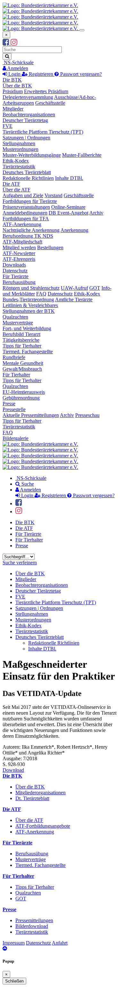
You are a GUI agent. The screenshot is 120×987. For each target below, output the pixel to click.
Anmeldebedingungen (25, 213)
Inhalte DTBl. (69, 178)
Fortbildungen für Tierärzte (30, 201)
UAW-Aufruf (74, 288)
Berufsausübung (19, 282)
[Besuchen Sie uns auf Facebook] (7, 43)
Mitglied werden (19, 247)
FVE (7, 126)
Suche (27, 484)
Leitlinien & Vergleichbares (30, 305)
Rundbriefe (14, 357)
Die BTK (12, 80)
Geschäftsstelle (50, 103)
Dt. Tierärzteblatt (32, 798)
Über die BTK (17, 85)
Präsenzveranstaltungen (26, 207)
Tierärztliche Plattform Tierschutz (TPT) (43, 132)
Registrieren (41, 74)
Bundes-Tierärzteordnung (28, 299)
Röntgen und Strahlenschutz (31, 288)
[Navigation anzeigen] (81, 30)
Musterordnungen (20, 149)
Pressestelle (14, 409)
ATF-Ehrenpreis (19, 259)
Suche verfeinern (20, 562)
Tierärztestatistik (19, 166)
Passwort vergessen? (80, 74)
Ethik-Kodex (16, 160)
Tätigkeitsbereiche (21, 340)
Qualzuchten (15, 317)
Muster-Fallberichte (81, 155)
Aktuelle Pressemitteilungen (31, 415)
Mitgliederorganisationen (40, 792)
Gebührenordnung (21, 398)
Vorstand (53, 195)
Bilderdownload (31, 926)
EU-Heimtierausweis (24, 392)
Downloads (14, 265)
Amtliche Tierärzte (73, 299)
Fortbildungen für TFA (26, 218)
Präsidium (13, 91)
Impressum (14, 943)
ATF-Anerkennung (22, 224)
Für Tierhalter (16, 374)
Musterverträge (18, 322)
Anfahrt (60, 943)
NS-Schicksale (18, 62)
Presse (9, 403)
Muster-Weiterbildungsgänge (32, 155)
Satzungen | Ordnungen (26, 137)
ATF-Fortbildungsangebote (42, 826)
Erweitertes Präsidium (46, 91)
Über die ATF (16, 189)
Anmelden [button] (17, 68)
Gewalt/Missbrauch (22, 369)
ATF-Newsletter (19, 253)
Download (13, 770)
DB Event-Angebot (68, 213)
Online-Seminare (68, 207)
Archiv (96, 213)
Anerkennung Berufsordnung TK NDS (45, 233)
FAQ (41, 293)
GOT (94, 288)
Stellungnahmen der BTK (29, 311)
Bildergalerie (15, 438)
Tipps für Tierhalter (22, 345)
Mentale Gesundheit (23, 363)
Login (14, 74)
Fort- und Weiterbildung (27, 328)
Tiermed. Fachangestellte (28, 351)
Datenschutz (15, 270)
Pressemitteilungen (34, 920)
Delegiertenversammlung (28, 97)
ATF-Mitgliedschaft (22, 241)
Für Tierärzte (15, 276)
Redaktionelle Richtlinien (28, 178)
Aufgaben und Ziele (23, 195)
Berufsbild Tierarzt (21, 334)
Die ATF (11, 184)
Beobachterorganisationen (29, 114)
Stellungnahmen (19, 143)
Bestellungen (50, 247)
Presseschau (87, 415)
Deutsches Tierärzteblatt (27, 172)
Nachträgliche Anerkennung (31, 230)
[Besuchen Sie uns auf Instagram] (14, 43)
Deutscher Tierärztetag (25, 120)
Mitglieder (13, 108)
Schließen (14, 981)
